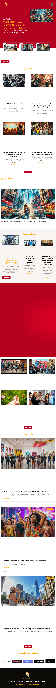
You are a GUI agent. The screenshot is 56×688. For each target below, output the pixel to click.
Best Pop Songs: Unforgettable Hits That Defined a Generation (42, 153)
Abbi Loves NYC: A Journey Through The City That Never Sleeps (14, 24)
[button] (52, 4)
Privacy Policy (29, 681)
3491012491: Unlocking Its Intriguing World (14, 105)
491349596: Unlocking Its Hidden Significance (30, 260)
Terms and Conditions (40, 681)
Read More (14, 114)
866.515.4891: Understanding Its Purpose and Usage (10, 261)
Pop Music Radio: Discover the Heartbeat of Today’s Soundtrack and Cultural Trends (42, 106)
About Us (13, 681)
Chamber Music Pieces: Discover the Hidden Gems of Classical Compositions (47, 261)
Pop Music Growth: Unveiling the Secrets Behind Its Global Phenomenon (14, 154)
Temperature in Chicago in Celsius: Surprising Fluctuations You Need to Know (27, 629)
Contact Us (20, 681)
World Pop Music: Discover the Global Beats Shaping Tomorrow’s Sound (25, 560)
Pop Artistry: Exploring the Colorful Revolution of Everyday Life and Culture (26, 491)
